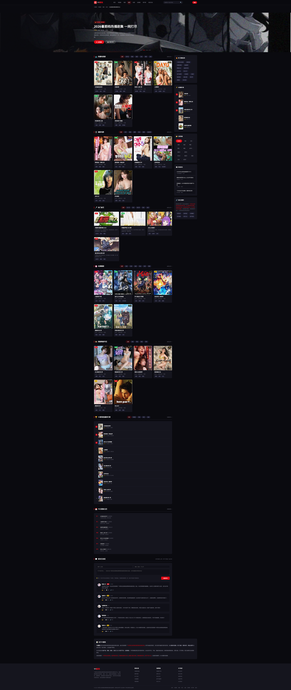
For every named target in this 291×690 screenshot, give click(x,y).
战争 (159, 300)
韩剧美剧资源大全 (186, 207)
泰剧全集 (185, 77)
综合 (129, 417)
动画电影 (149, 132)
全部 (122, 56)
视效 (123, 166)
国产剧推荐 (179, 74)
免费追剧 (179, 213)
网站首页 (180, 671)
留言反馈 (180, 673)
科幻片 (178, 155)
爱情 (135, 132)
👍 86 (103, 600)
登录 (195, 2)
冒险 (120, 166)
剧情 (156, 166)
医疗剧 (136, 91)
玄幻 (96, 300)
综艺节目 (179, 71)
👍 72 (103, 619)
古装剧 (192, 74)
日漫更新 (186, 74)
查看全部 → (169, 56)
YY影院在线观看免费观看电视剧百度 (136, 645)
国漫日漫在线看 (132, 655)
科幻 (139, 132)
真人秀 (128, 207)
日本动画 (124, 300)
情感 (120, 91)
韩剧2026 (179, 68)
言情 (100, 125)
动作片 (190, 148)
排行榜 (144, 2)
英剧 (146, 341)
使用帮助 (180, 676)
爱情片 (185, 152)
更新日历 (158, 673)
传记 (159, 166)
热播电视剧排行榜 (123, 655)
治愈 (123, 200)
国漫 (126, 266)
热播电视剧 (179, 65)
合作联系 (180, 681)
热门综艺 (137, 676)
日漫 (131, 266)
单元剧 (123, 125)
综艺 (129, 2)
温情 (116, 125)
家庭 (124, 91)
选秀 (126, 233)
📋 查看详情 (110, 41)
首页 (114, 2)
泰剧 (142, 341)
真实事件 (164, 166)
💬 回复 (107, 590)
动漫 (134, 2)
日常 (143, 300)
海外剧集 (179, 216)
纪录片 (153, 233)
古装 (96, 125)
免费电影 (188, 62)
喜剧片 (178, 152)
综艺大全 (185, 216)
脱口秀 (138, 207)
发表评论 (165, 578)
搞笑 (139, 300)
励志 (101, 91)
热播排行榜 (158, 671)
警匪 (103, 166)
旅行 (157, 233)
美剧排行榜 (186, 68)
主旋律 (160, 91)
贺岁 (139, 166)
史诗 (156, 300)
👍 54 (103, 610)
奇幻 (120, 200)
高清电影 (185, 213)
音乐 (133, 207)
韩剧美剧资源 (140, 655)
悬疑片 (185, 155)
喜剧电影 (179, 77)
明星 (104, 233)
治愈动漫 (184, 80)
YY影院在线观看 (180, 62)
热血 (140, 266)
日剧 (141, 56)
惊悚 (120, 376)
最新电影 (137, 673)
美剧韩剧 (137, 681)
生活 (163, 376)
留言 (196, 687)
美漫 (135, 266)
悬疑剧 (178, 80)
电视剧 (119, 2)
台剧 (150, 56)
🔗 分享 (112, 590)
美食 (120, 125)
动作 (125, 132)
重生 (103, 125)
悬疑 (144, 132)
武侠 (100, 200)
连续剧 (138, 2)
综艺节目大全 (148, 655)
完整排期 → (169, 509)
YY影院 (95, 7)
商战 (139, 376)
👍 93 (103, 631)
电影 (125, 2)
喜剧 (130, 132)
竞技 (143, 207)
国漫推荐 (186, 65)
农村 (164, 91)
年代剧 (116, 91)
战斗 (120, 300)
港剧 (146, 56)
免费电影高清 (114, 655)
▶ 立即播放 (99, 41)
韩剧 (132, 56)
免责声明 (180, 679)
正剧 (144, 91)
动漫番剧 (192, 213)
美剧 (137, 56)
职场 (104, 91)
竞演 (104, 259)
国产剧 (127, 56)
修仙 (103, 300)
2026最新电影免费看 (190, 205)
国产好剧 (192, 216)
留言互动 (150, 2)
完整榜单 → (169, 417)
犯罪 (96, 166)
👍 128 (103, 590)
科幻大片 (185, 71)
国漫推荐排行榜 (179, 207)
